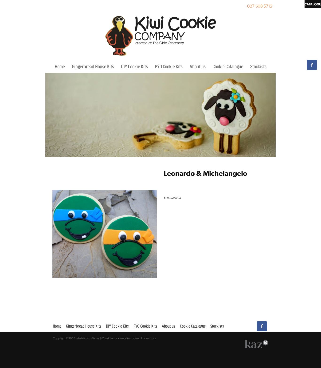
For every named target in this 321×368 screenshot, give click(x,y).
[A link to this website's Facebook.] (312, 65)
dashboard (83, 338)
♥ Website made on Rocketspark (136, 338)
